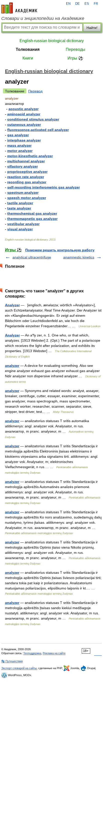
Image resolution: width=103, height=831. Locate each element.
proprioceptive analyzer (27, 172)
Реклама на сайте (54, 653)
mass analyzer (19, 145)
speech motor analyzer (26, 198)
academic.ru (19, 7)
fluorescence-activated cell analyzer (38, 130)
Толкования (28, 49)
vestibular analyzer (23, 224)
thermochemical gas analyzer (32, 213)
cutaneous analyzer (24, 125)
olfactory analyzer (22, 166)
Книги (27, 58)
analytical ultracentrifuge (31, 257)
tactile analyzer (20, 203)
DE (77, 3)
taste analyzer (19, 208)
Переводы (75, 49)
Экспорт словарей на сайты (19, 668)
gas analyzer (18, 135)
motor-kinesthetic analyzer (30, 156)
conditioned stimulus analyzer (33, 119)
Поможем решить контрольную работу (59, 250)
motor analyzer (19, 151)
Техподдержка (32, 653)
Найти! (92, 28)
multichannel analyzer (26, 161)
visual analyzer (20, 229)
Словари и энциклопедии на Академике (42, 18)
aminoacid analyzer (23, 114)
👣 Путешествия (12, 661)
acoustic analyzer (23, 109)
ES (86, 3)
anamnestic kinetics (78, 257)
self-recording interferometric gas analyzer (43, 187)
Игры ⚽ (75, 58)
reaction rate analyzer (25, 177)
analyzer (12, 366)
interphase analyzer (24, 140)
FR (96, 3)
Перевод (35, 91)
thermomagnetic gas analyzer (32, 219)
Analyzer (12, 305)
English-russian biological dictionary (52, 41)
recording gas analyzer (26, 182)
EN (68, 3)
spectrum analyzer (22, 192)
